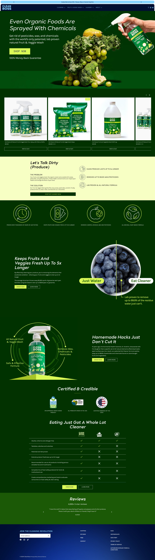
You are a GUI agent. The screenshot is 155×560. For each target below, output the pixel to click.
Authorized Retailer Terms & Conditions (120, 549)
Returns (83, 534)
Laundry (89, 7)
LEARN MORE (34, 287)
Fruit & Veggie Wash (74, 7)
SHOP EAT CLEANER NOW (53, 194)
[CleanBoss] (6, 7)
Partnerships (115, 534)
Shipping (83, 531)
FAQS (81, 537)
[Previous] (14, 2)
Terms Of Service (116, 544)
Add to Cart (25, 149)
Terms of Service (42, 556)
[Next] (141, 2)
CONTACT (83, 541)
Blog (112, 531)
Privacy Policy (115, 541)
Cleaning (60, 7)
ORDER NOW (20, 287)
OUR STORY (114, 537)
